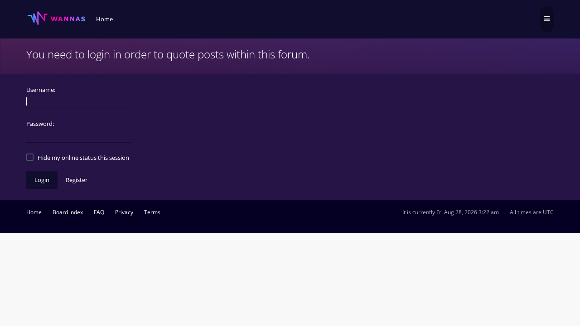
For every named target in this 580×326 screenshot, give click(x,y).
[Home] (55, 18)
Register (76, 180)
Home (34, 212)
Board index (68, 212)
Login (41, 180)
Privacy (124, 212)
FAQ (99, 212)
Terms (152, 212)
